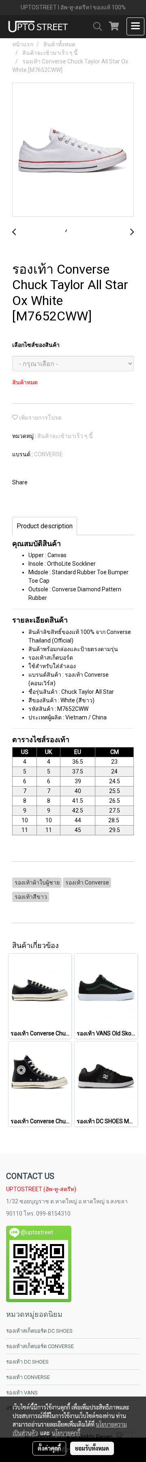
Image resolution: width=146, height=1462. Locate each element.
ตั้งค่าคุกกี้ (49, 1448)
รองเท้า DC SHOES (27, 1362)
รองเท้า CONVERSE (28, 1377)
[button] (95, 26)
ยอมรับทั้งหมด (92, 1448)
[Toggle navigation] (135, 26)
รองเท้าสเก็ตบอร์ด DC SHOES (39, 1331)
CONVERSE (48, 454)
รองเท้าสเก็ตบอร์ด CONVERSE (40, 1346)
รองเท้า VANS (22, 1393)
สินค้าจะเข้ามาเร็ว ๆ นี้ (65, 436)
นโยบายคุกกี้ (66, 1432)
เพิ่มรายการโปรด (40, 417)
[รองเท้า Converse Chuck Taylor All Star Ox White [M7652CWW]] (73, 150)
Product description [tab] (45, 526)
